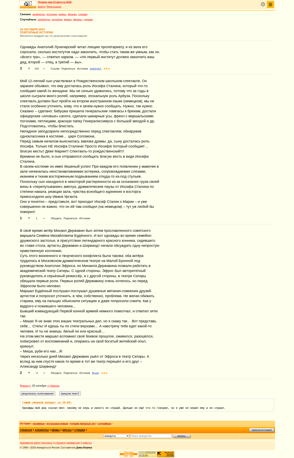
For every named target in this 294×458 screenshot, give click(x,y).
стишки (82, 14)
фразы (72, 14)
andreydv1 (95, 68)
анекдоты (38, 14)
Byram (95, 373)
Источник (82, 68)
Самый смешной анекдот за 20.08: (47, 402)
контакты (47, 442)
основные (39, 423)
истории (51, 14)
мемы (62, 14)
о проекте (59, 442)
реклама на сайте (30, 442)
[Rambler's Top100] (128, 454)
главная (26, 430)
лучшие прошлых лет (83, 423)
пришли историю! (262, 430)
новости (87, 442)
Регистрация (54, 6)
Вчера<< (25, 385)
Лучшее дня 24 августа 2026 (55, 2)
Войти (41, 6)
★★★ (106, 68)
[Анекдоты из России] (28, 4)
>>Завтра (53, 385)
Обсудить (56, 218)
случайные (104, 423)
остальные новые (57, 423)
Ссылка (55, 68)
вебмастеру (74, 442)
